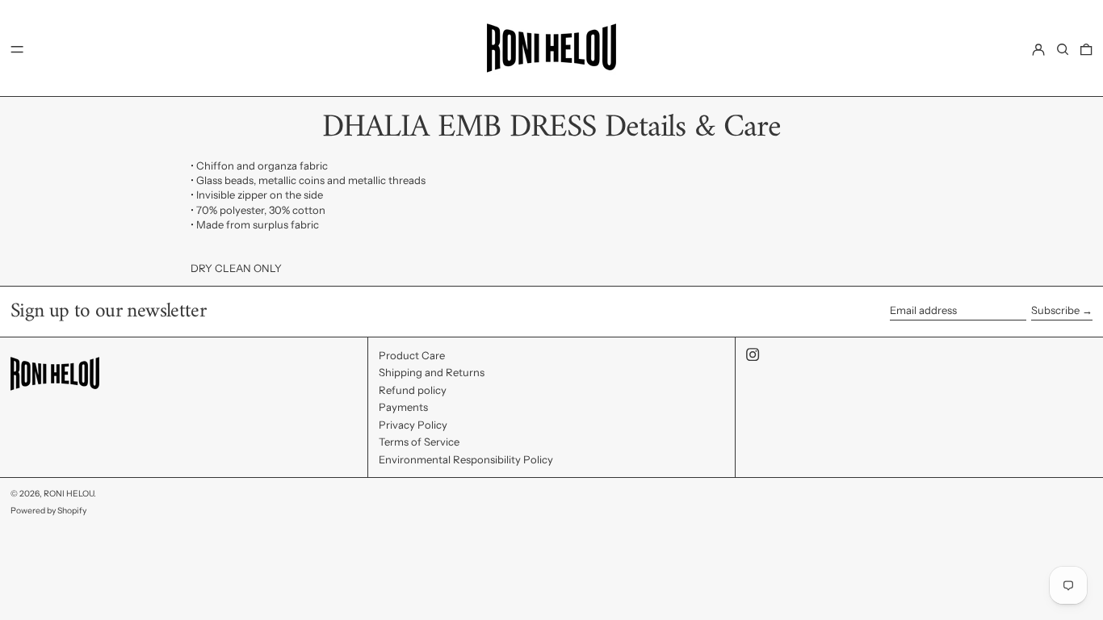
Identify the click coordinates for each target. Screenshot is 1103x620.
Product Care (412, 355)
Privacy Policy (413, 424)
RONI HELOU (69, 493)
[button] (1062, 48)
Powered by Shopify (48, 510)
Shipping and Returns (431, 372)
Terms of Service (419, 441)
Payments (403, 406)
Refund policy (413, 389)
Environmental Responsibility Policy (466, 459)
